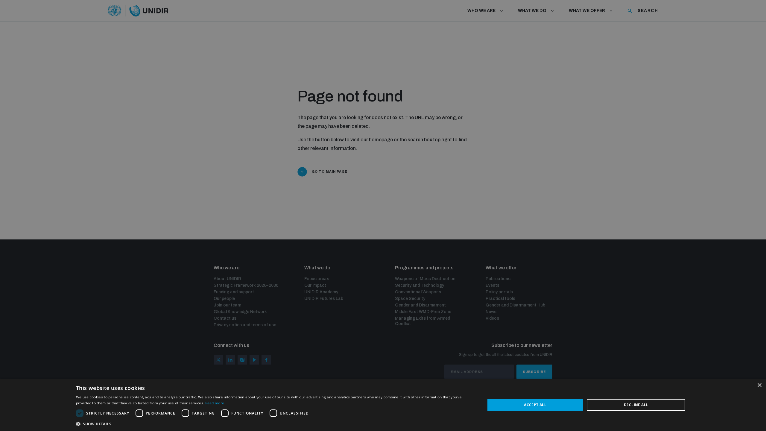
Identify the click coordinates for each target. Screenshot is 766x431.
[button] (274, 423)
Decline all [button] (636, 404)
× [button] (759, 385)
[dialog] (383, 405)
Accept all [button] (535, 404)
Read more (214, 403)
